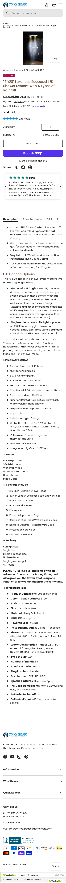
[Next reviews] (60, 186)
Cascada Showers (13, 70)
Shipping (19, 101)
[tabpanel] (33, 468)
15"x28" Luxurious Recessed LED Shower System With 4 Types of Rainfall (31, 26)
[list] (33, 48)
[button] (10, 118)
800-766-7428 (11, 822)
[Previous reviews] (6, 186)
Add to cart (33, 143)
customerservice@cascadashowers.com (27, 828)
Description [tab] (10, 219)
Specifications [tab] (32, 219)
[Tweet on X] (16, 167)
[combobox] (33, 13)
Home (5, 23)
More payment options (33, 161)
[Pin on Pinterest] (30, 167)
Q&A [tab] (49, 219)
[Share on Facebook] (23, 167)
